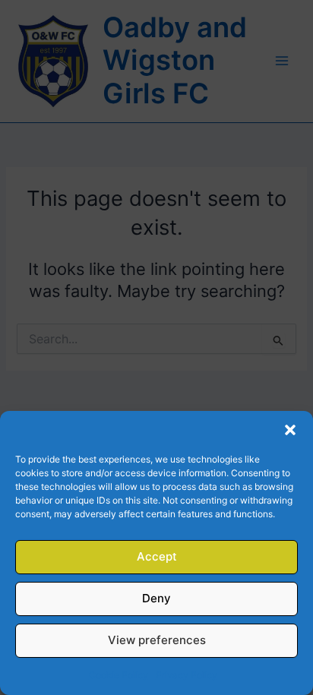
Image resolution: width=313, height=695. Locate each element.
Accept (157, 556)
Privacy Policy (186, 675)
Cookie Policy (118, 675)
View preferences (157, 640)
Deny (156, 598)
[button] (290, 430)
